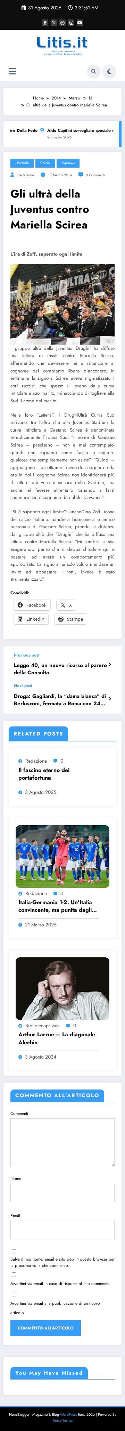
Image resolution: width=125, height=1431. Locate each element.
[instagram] (71, 22)
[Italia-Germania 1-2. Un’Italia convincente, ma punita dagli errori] (62, 856)
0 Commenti (95, 175)
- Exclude (22, 163)
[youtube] (80, 22)
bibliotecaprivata (42, 1025)
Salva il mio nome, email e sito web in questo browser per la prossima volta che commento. (62, 1262)
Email (15, 1216)
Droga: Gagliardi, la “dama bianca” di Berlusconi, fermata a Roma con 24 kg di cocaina (60, 700)
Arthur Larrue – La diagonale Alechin (56, 1038)
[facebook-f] (45, 22)
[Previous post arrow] (109, 664)
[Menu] (12, 71)
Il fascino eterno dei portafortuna (43, 774)
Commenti (19, 1113)
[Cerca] (94, 71)
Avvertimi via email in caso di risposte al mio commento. (60, 1283)
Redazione (26, 175)
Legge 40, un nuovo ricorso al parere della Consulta (60, 669)
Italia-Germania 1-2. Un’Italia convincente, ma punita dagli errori (55, 906)
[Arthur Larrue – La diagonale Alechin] (62, 988)
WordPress (68, 1414)
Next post (23, 685)
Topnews (68, 163)
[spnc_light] (109, 72)
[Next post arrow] (109, 699)
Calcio (45, 163)
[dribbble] (62, 22)
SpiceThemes (63, 1420)
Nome (15, 1178)
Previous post (27, 655)
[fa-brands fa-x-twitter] (54, 22)
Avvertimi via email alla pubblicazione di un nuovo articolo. (55, 1308)
